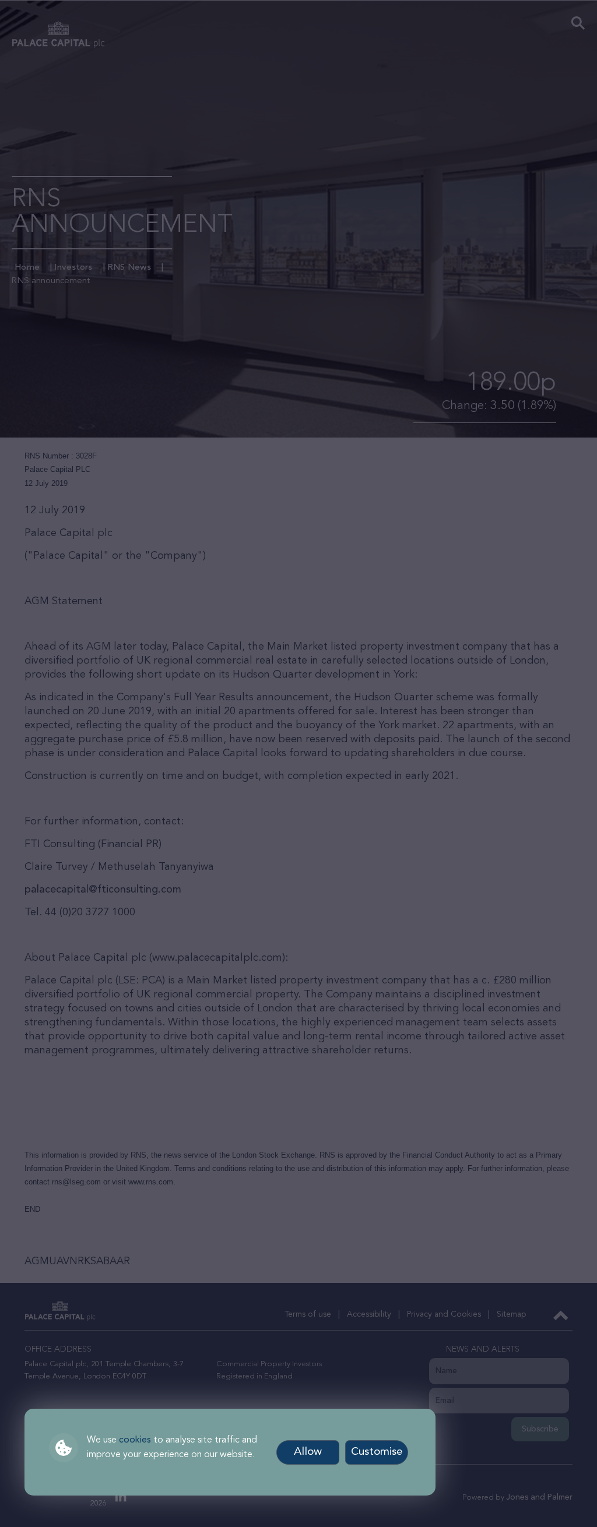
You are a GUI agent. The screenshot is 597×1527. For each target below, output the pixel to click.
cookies (135, 1440)
